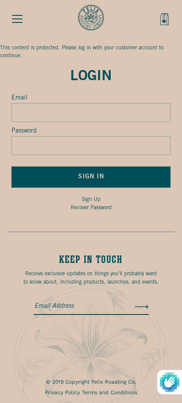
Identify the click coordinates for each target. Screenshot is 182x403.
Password (24, 131)
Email (19, 98)
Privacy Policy (62, 392)
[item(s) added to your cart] (165, 20)
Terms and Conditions (109, 392)
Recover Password (91, 207)
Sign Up (91, 199)
